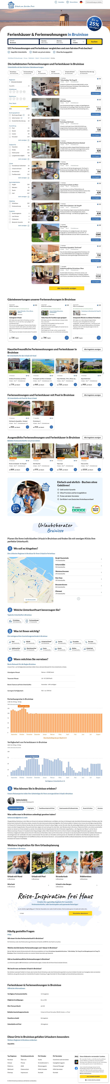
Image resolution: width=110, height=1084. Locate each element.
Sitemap (10, 1072)
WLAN (20, 131)
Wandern (20, 187)
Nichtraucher (20, 152)
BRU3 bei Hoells (65, 101)
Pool (20, 128)
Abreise (59, 41)
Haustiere (20, 147)
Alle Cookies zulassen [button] (93, 1076)
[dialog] (93, 1068)
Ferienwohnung (20, 206)
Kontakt (40, 1072)
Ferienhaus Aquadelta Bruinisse (58, 951)
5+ (24, 91)
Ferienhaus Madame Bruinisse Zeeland (72, 143)
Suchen (94, 41)
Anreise (43, 41)
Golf (20, 193)
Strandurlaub (20, 171)
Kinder (20, 149)
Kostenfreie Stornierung (20, 121)
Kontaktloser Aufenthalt (20, 165)
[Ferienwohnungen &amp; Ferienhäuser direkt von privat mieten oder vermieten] (20, 6)
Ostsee (9, 1063)
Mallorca (10, 1066)
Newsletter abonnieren (80, 913)
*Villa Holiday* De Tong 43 (68, 80)
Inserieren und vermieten (61, 1059)
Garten (20, 134)
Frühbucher (20, 219)
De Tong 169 (64, 164)
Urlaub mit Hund (20, 168)
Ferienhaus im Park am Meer (69, 185)
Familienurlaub (20, 174)
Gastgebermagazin (59, 1063)
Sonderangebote (20, 213)
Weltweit (10, 1069)
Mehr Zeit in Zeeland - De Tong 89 (70, 205)
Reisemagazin (42, 1066)
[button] (93, 1080)
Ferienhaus (20, 203)
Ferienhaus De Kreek (67, 122)
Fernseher (20, 136)
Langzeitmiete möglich (20, 155)
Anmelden (61, 2)
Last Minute (20, 216)
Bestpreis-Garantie (20, 222)
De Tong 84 (63, 226)
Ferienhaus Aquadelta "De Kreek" (71, 247)
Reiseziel (12, 40)
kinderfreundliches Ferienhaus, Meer (72, 268)
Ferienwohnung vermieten (94, 2)
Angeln (20, 184)
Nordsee (10, 1059)
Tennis (20, 190)
